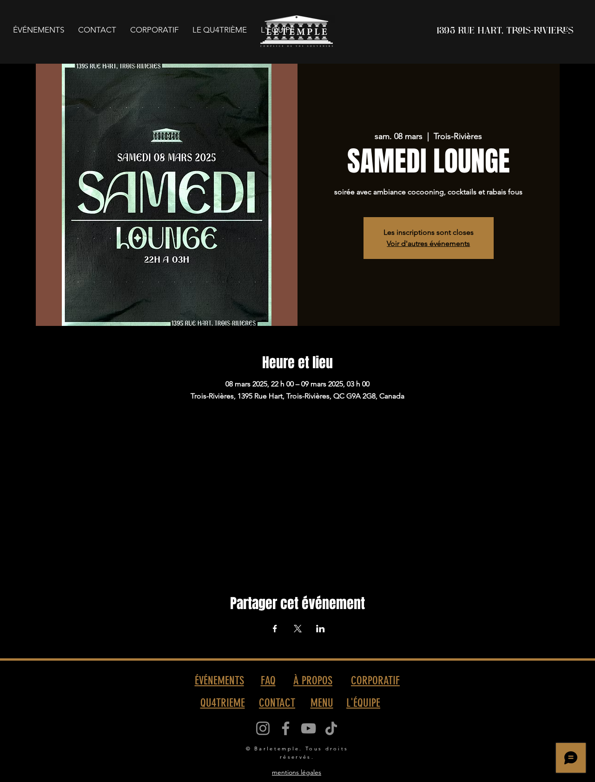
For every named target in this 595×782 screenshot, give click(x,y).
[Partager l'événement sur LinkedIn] (320, 628)
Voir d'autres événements (428, 243)
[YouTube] (308, 728)
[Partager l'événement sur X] (297, 628)
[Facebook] (286, 728)
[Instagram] (263, 728)
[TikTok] (331, 728)
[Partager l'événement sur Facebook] (275, 628)
